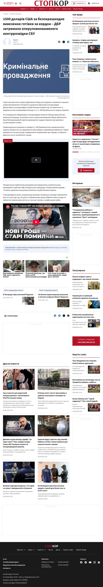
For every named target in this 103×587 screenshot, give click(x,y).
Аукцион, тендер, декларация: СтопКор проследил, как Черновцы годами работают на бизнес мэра (85, 44)
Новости (42, 9)
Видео (33, 9)
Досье (57, 9)
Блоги (51, 9)
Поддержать (80, 3)
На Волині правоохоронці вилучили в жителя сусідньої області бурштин (53, 295)
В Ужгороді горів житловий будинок (18, 294)
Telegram (57, 248)
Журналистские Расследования (14, 565)
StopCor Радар (78, 9)
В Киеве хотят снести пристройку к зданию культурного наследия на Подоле (52, 395)
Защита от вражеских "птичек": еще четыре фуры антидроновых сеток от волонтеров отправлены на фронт (86, 143)
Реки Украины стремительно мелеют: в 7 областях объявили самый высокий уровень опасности (85, 63)
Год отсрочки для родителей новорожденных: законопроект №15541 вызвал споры (16, 395)
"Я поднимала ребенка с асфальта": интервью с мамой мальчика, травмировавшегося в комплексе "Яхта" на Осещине (86, 214)
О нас (5, 559)
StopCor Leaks (66, 9)
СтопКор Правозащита (11, 562)
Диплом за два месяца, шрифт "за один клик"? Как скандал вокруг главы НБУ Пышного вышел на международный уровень (17, 443)
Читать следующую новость (48, 290)
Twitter (13, 250)
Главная (6, 14)
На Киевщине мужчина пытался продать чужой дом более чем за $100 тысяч (51, 488)
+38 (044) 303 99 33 (86, 342)
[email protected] (21, 583)
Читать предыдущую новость (13, 290)
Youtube (7, 250)
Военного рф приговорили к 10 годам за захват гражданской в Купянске (18, 487)
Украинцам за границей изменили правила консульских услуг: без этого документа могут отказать (86, 299)
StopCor (15, 40)
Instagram (19, 250)
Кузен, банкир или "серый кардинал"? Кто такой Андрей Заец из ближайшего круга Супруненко (84, 402)
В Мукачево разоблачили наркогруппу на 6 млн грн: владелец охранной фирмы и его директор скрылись (86, 318)
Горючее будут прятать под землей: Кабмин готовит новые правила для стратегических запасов (53, 442)
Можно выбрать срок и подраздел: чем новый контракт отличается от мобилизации (85, 279)
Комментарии (12, 316)
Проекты (23, 9)
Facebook (64, 248)
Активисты (7, 568)
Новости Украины (15, 14)
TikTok (26, 250)
